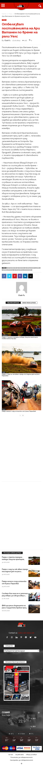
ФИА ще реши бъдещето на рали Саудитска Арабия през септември (14, 608)
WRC (38, 267)
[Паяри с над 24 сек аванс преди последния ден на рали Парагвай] (21, 358)
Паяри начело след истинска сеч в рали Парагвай (19, 411)
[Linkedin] (25, 276)
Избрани (5, 335)
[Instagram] (12, 637)
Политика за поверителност (21, 757)
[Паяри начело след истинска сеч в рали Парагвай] (21, 395)
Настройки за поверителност (21, 760)
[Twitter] (9, 276)
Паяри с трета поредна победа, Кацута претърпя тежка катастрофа (20, 337)
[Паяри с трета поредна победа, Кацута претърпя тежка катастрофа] (21, 321)
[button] (39, 5)
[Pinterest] (14, 276)
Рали (10, 14)
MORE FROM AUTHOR (29, 303)
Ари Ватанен (27, 270)
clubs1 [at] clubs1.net (26, 633)
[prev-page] (20, 415)
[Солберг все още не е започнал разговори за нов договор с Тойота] (34, 596)
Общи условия (31, 754)
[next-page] (23, 415)
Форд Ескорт (30, 267)
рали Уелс (21, 267)
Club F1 (7, 40)
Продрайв (18, 270)
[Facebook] (4, 276)
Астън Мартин (12, 267)
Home (4, 14)
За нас (10, 754)
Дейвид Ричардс (8, 270)
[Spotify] (26, 637)
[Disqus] (21, 450)
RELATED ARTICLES (13, 303)
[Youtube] (35, 637)
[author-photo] (21, 287)
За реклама (19, 754)
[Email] (30, 276)
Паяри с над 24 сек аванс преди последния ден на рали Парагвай (21, 375)
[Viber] (20, 276)
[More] (35, 276)
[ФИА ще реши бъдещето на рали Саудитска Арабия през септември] (34, 608)
